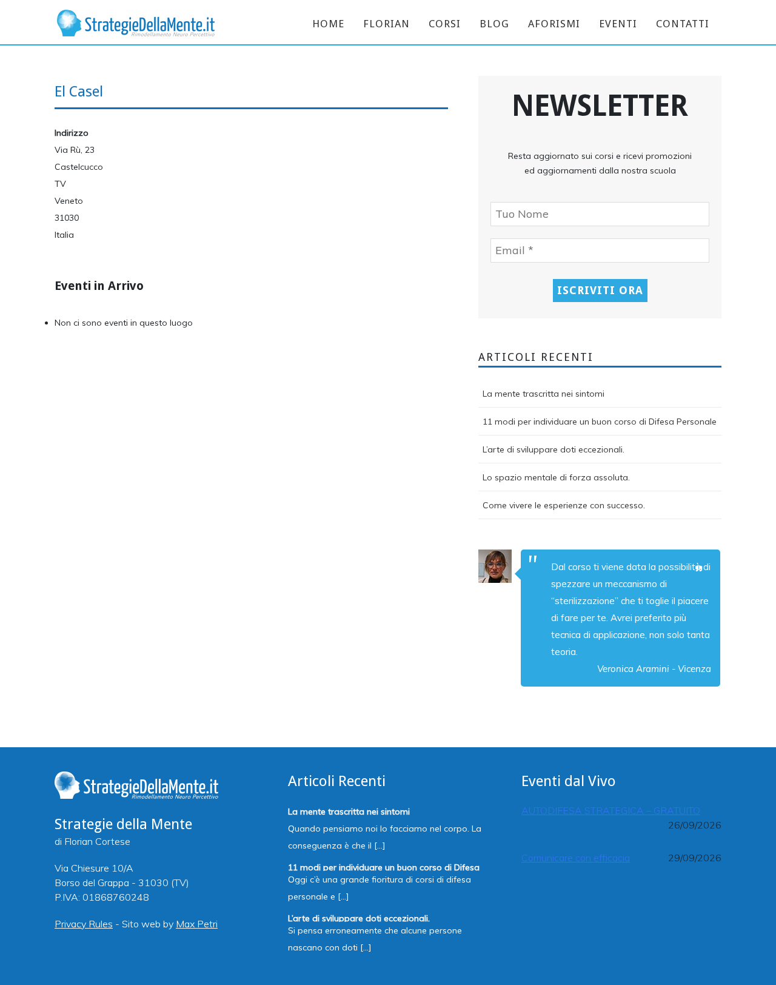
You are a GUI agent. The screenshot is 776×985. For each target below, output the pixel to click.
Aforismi (554, 24)
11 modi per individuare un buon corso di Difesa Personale (600, 421)
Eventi (618, 24)
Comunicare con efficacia (575, 858)
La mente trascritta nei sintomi (543, 393)
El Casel (79, 91)
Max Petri (197, 924)
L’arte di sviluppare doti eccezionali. (553, 449)
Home (328, 24)
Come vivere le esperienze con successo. (564, 505)
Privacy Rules (84, 924)
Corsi (445, 24)
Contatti (682, 24)
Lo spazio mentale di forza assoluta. (556, 477)
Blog (494, 24)
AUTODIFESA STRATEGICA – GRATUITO (610, 810)
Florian (386, 24)
